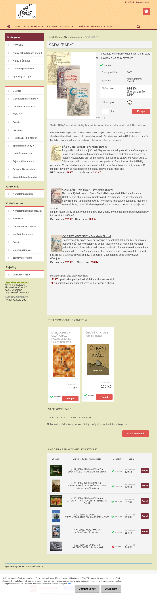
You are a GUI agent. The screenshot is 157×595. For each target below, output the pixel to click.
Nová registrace (142, 2)
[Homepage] (8, 26)
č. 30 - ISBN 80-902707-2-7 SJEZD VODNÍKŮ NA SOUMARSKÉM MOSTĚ (87, 515)
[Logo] (26, 11)
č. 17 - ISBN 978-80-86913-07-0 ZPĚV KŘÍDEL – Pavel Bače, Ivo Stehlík (87, 470)
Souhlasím (111, 588)
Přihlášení (129, 2)
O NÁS (17, 26)
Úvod (51, 37)
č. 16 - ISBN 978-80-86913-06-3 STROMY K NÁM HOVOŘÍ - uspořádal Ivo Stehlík (87, 500)
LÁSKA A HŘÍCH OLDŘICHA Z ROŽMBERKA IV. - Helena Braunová (62, 337)
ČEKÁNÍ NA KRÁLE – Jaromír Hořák (97, 334)
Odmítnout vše (87, 588)
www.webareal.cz (34, 566)
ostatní (79, 37)
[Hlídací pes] (129, 101)
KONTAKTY (109, 26)
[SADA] (71, 53)
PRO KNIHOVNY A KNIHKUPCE (61, 26)
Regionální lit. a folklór (65, 37)
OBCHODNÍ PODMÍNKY (34, 26)
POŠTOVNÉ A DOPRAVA (90, 26)
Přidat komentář (135, 433)
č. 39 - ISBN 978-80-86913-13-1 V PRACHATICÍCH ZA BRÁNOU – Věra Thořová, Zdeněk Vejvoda (87, 485)
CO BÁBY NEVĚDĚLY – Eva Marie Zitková (86, 236)
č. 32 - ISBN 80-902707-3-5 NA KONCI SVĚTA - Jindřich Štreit (87, 546)
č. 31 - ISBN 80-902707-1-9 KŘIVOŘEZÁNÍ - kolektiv (87, 531)
